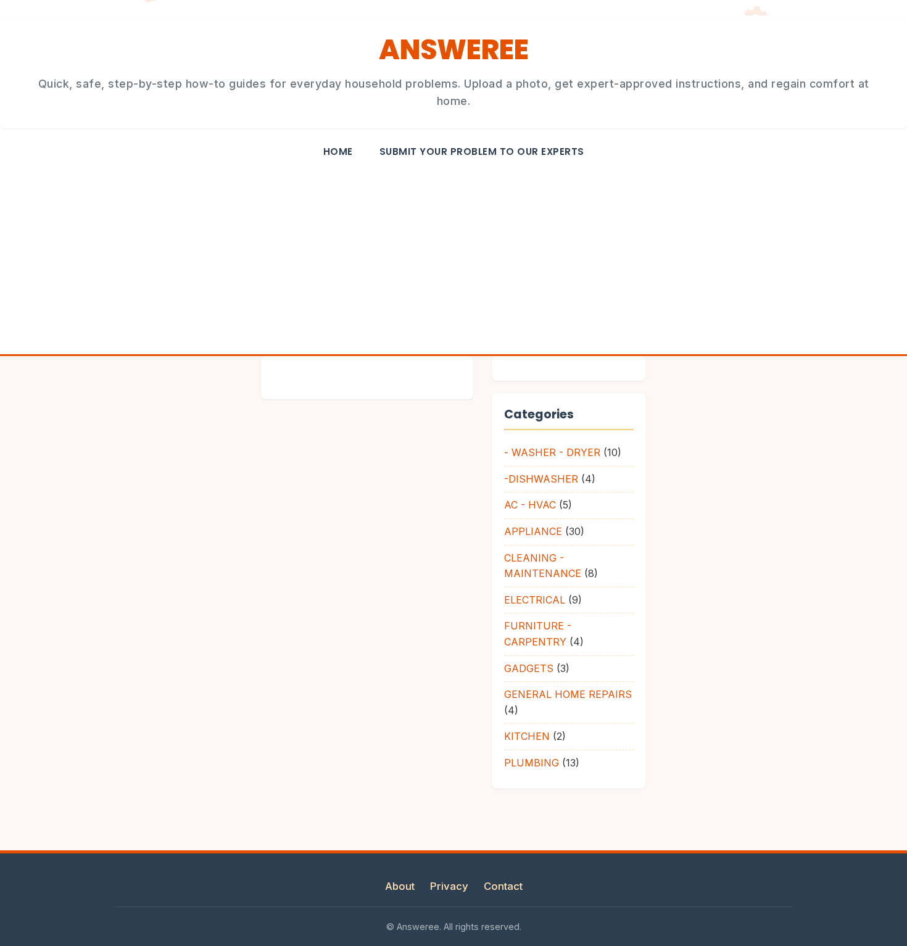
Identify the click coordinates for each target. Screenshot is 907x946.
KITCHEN (527, 736)
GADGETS (528, 668)
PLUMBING (531, 763)
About (400, 886)
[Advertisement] (453, 261)
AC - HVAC (530, 505)
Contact (503, 886)
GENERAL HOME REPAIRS (568, 694)
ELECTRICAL (534, 600)
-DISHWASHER (541, 479)
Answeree (453, 49)
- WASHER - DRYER (552, 452)
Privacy (449, 886)
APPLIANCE (533, 531)
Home (338, 151)
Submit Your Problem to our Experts (481, 151)
